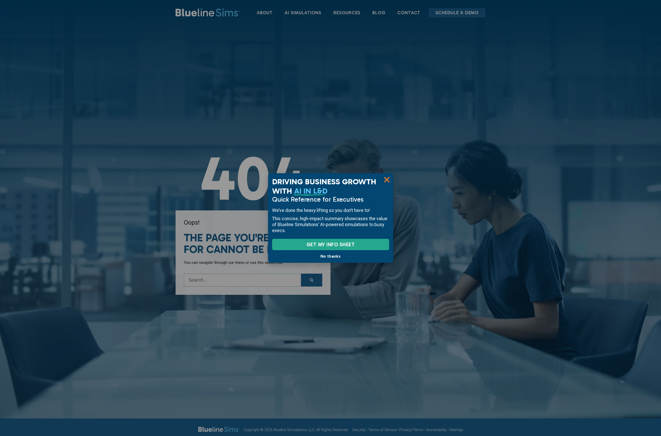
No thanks (330, 256)
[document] (330, 218)
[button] (387, 180)
